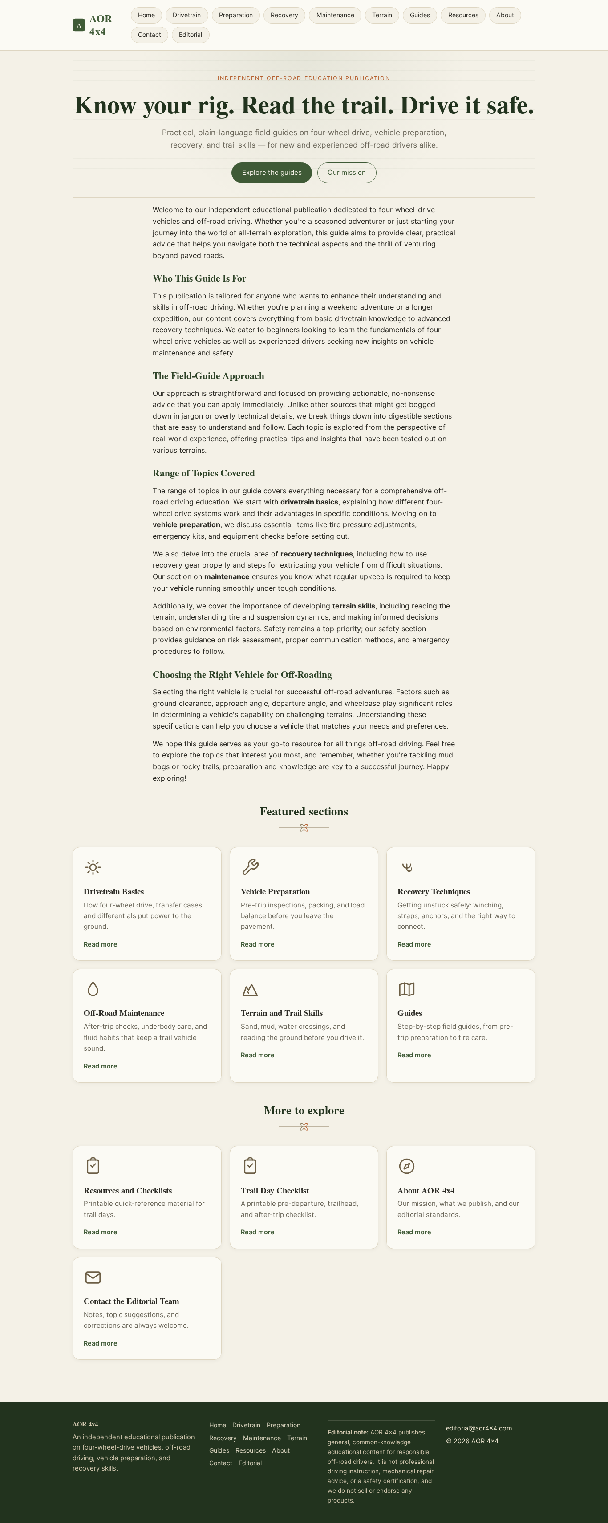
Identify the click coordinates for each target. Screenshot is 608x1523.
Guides (420, 15)
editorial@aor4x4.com (479, 1428)
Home (146, 15)
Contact (149, 34)
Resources (463, 15)
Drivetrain (187, 15)
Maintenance (335, 15)
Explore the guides (272, 172)
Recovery (284, 15)
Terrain (382, 15)
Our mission (347, 172)
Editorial (190, 34)
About (505, 15)
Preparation (236, 15)
